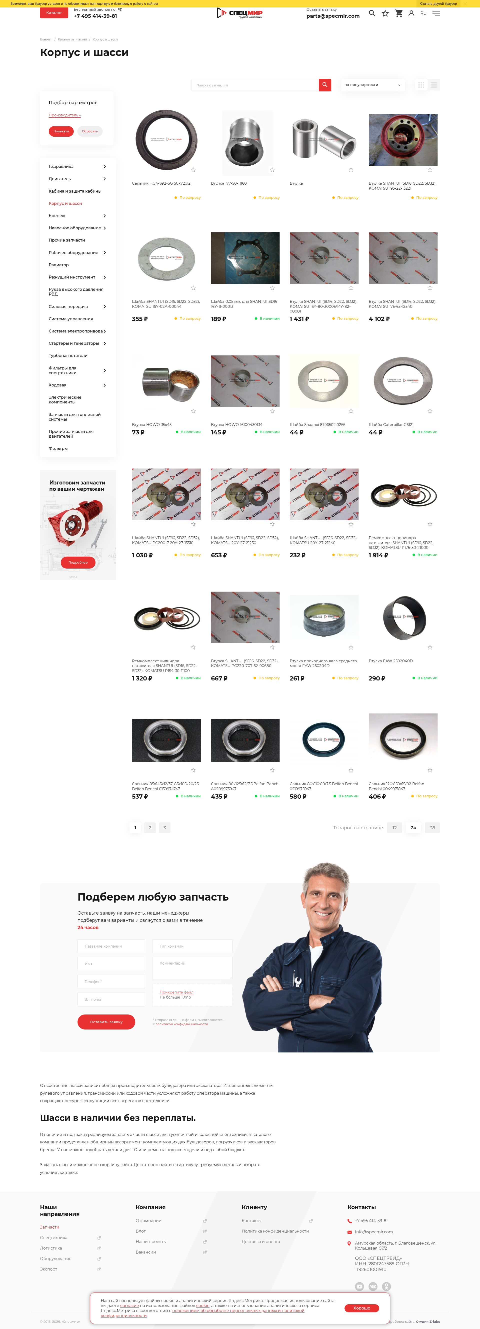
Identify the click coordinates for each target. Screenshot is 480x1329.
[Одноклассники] (386, 1286)
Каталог (54, 12)
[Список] (434, 84)
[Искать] (325, 85)
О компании (149, 1220)
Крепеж (57, 215)
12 (394, 828)
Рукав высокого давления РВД (76, 292)
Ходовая (57, 385)
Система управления (71, 319)
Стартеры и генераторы (74, 343)
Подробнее (78, 562)
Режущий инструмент (72, 277)
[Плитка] (421, 84)
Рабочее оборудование (73, 252)
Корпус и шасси (65, 203)
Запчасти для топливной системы (75, 417)
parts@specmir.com (333, 16)
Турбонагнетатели (68, 355)
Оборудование (56, 1258)
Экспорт (48, 1269)
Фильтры (58, 448)
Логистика (51, 1248)
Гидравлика (61, 166)
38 (432, 828)
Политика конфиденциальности (275, 1231)
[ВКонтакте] (373, 1286)
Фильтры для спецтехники (62, 370)
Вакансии (146, 1252)
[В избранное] (193, 169)
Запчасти (49, 1227)
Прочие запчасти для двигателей (71, 434)
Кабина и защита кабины (75, 191)
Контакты (252, 1220)
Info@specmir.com (374, 1232)
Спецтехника (53, 1237)
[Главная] (240, 13)
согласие (129, 1305)
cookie (203, 1305)
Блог (141, 1231)
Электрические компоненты (65, 399)
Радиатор (59, 265)
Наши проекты (151, 1241)
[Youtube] (359, 1286)
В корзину (265, 318)
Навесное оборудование (75, 228)
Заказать (186, 194)
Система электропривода (76, 331)
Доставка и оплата (261, 1241)
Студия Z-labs (428, 1322)
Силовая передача (68, 306)
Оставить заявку (106, 1022)
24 (413, 828)
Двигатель (60, 178)
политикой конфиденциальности (182, 1024)
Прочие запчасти (67, 240)
